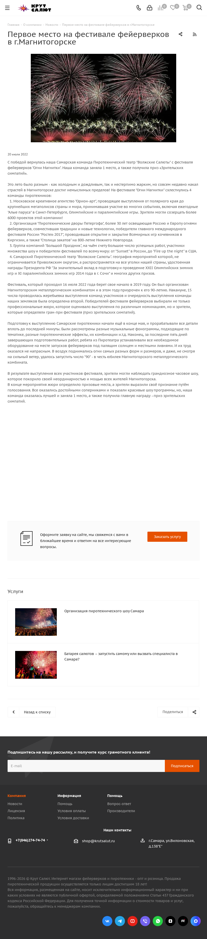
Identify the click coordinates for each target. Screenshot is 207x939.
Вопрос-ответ (119, 804)
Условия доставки (73, 818)
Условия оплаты (72, 811)
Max (196, 921)
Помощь (65, 804)
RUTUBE (183, 921)
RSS (194, 34)
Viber (145, 921)
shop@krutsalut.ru (98, 841)
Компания (17, 795)
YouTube (132, 921)
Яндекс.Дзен (170, 921)
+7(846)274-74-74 (30, 840)
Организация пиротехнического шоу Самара (104, 611)
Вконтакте (107, 921)
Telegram (120, 921)
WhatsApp (158, 921)
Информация (69, 795)
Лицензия (16, 811)
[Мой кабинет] (149, 8)
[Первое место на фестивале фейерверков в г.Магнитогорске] (103, 98)
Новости (15, 804)
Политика (16, 818)
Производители (121, 811)
